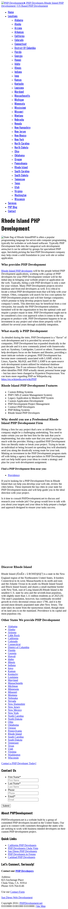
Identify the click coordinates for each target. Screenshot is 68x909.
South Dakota (21, 175)
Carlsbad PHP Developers (21, 857)
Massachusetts (22, 96)
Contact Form (17, 891)
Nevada (18, 123)
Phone (11, 789)
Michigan (19, 100)
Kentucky (19, 84)
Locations (12, 16)
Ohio (17, 151)
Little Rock (14, 635)
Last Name (14, 783)
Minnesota (20, 104)
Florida (18, 52)
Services (12, 203)
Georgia (18, 56)
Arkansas (19, 32)
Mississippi (20, 108)
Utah (17, 187)
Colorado (19, 40)
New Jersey (20, 131)
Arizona (18, 28)
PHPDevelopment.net (31, 903)
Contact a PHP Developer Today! (18, 763)
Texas (17, 183)
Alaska (18, 24)
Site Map (41, 906)
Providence (14, 475)
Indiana (18, 72)
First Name (14, 777)
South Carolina (22, 171)
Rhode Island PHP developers (17, 270)
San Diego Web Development (17, 897)
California (19, 36)
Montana (19, 116)
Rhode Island (21, 167)
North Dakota (21, 147)
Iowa (17, 76)
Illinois (18, 68)
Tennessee (20, 179)
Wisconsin (20, 199)
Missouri (19, 112)
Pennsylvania (21, 163)
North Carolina (22, 143)
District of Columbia (18, 647)
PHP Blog (12, 207)
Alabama (19, 20)
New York (19, 139)
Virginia (18, 191)
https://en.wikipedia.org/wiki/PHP (19, 379)
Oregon (18, 159)
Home (11, 12)
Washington (20, 195)
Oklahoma (20, 155)
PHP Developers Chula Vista (23, 848)
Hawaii (18, 60)
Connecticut (21, 44)
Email (11, 796)
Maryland (19, 92)
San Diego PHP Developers (22, 851)
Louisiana (19, 88)
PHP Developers (25, 871)
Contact (12, 211)
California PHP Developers (22, 845)
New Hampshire (22, 127)
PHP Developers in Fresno (22, 854)
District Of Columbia (25, 48)
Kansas (18, 80)
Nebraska (19, 120)
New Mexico (20, 135)
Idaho (17, 64)
